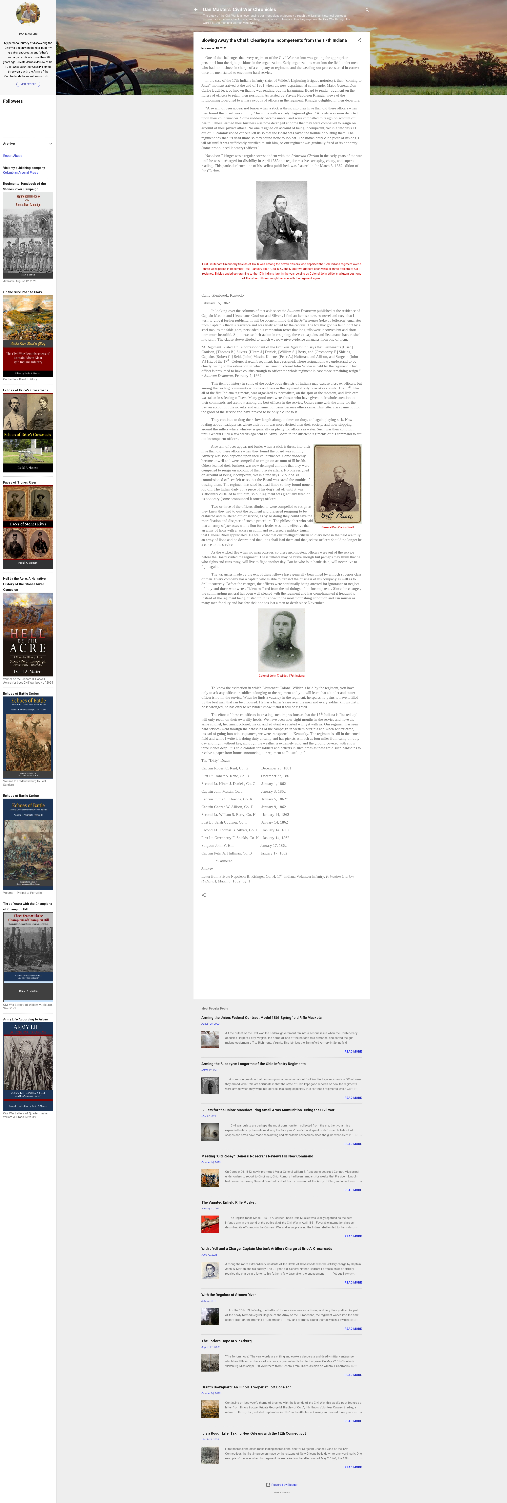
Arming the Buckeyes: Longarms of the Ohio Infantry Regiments (253, 1064)
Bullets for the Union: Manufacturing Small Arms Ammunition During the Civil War (268, 1110)
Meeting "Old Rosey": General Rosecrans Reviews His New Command (257, 1156)
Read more (353, 1051)
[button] (359, 41)
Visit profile (28, 84)
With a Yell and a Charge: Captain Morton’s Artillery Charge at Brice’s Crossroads (266, 1248)
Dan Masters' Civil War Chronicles (239, 9)
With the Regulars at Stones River (228, 1295)
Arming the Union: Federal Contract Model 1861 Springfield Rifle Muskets (261, 1017)
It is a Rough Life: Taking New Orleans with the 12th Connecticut (253, 1433)
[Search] (367, 11)
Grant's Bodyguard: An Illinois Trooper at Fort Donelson (246, 1387)
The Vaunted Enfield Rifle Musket (228, 1202)
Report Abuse (12, 156)
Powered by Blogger (284, 1485)
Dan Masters (28, 33)
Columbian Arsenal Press (20, 172)
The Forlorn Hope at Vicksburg (226, 1341)
